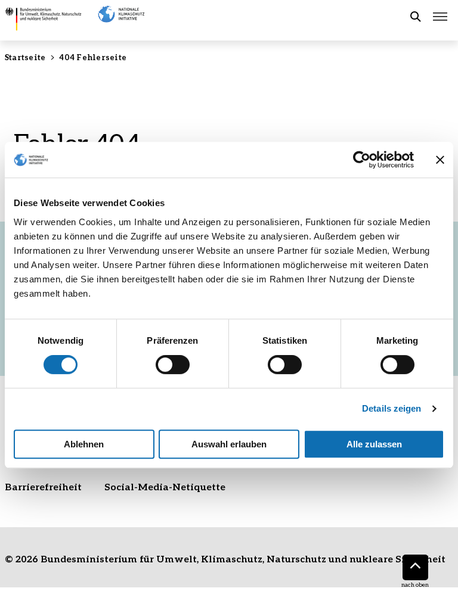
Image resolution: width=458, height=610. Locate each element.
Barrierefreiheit (43, 486)
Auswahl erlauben (229, 444)
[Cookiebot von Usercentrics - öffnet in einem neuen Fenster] (362, 160)
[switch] (173, 364)
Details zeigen (391, 408)
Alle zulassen (374, 444)
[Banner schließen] (440, 159)
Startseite (25, 57)
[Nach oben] (415, 567)
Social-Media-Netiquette (164, 486)
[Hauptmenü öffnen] (440, 16)
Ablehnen (84, 444)
